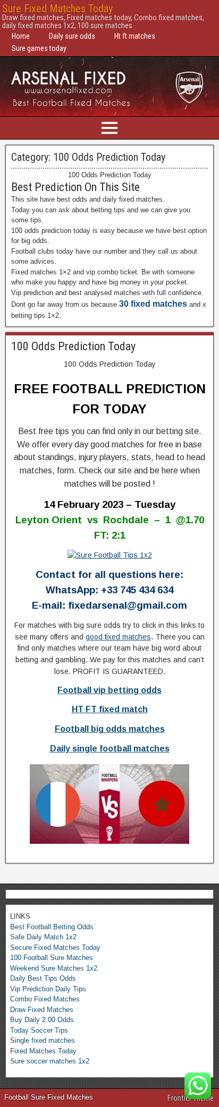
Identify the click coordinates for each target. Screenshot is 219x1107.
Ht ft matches (134, 36)
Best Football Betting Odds (52, 927)
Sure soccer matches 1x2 (49, 1061)
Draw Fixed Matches (41, 1010)
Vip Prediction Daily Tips (48, 989)
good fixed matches (118, 637)
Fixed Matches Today (43, 1051)
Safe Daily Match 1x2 (43, 937)
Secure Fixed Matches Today (55, 948)
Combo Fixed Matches (45, 999)
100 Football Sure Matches (51, 958)
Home (21, 36)
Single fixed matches (42, 1040)
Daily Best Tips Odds (43, 978)
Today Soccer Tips (39, 1030)
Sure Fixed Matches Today (57, 8)
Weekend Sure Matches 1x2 (53, 968)
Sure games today (39, 48)
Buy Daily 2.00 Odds (42, 1020)
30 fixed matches (153, 303)
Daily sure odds (72, 36)
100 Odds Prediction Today (73, 346)
